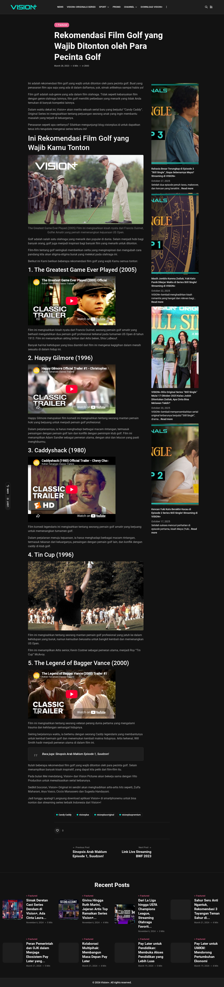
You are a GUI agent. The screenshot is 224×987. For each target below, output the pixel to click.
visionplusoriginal (105, 814)
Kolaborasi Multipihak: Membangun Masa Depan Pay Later (94, 952)
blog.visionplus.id (109, 124)
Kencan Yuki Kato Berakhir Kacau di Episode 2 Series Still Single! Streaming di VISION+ (174, 513)
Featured (62, 25)
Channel (129, 7)
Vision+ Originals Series (81, 7)
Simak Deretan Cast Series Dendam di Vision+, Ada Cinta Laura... (37, 909)
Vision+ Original (58, 787)
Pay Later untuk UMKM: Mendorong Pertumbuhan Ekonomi (206, 952)
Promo (117, 7)
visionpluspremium (131, 814)
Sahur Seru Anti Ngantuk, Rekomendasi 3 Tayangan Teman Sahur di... (207, 909)
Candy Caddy (65, 814)
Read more (187, 188)
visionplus (84, 814)
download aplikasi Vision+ (83, 798)
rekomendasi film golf (83, 261)
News (60, 7)
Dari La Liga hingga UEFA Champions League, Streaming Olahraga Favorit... (147, 913)
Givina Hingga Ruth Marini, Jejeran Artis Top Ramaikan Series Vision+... (95, 909)
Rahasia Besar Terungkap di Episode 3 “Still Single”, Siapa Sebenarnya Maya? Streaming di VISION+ (172, 172)
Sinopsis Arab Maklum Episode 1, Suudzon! (82, 754)
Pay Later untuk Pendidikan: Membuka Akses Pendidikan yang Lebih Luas (150, 952)
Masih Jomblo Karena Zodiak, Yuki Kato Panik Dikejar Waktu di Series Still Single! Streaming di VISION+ (174, 282)
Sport (102, 7)
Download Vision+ (151, 7)
